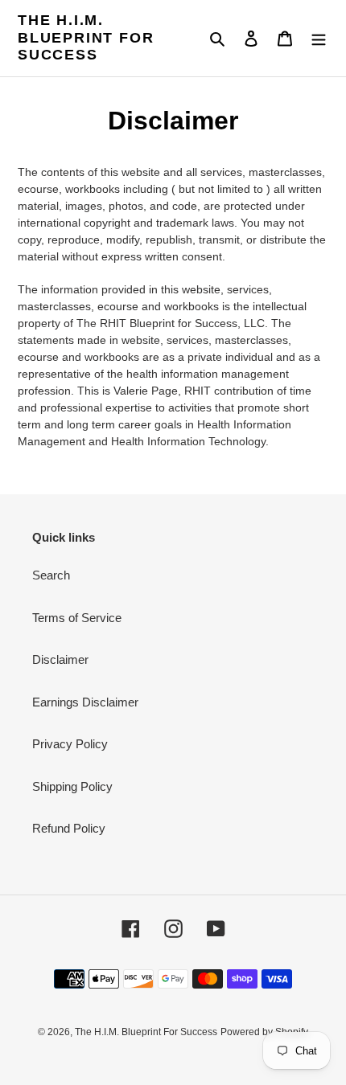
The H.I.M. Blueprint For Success (86, 37)
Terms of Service (77, 617)
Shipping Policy (72, 786)
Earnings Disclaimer (85, 702)
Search (51, 575)
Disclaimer (60, 659)
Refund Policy (68, 828)
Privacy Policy (70, 744)
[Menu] (319, 38)
